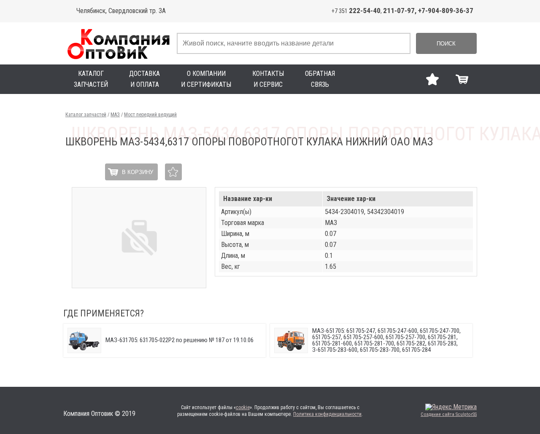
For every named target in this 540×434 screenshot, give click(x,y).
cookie (243, 407)
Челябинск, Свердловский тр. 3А (121, 11)
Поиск (446, 43)
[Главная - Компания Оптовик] (118, 43)
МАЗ (115, 115)
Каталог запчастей (85, 115)
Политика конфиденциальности (327, 414)
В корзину (137, 172)
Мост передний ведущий (150, 115)
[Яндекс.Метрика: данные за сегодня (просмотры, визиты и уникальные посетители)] (451, 407)
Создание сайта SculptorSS (449, 414)
